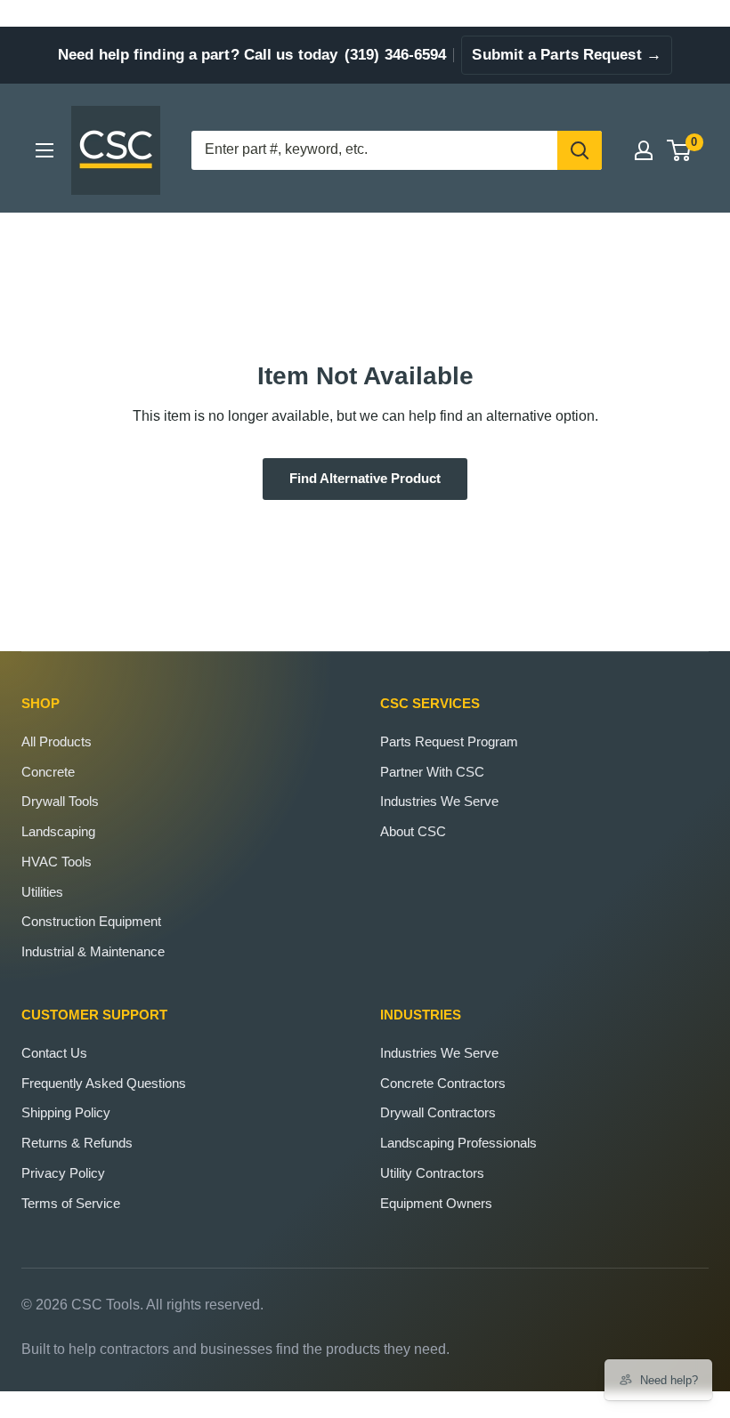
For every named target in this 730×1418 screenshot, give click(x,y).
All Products (56, 741)
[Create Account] (644, 150)
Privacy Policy (63, 1172)
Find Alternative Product (365, 478)
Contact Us (54, 1052)
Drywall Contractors (438, 1112)
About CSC (413, 831)
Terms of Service (70, 1203)
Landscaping (58, 831)
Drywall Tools (60, 801)
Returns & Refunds (77, 1142)
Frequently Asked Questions (103, 1083)
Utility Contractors (432, 1172)
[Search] (579, 150)
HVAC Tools (56, 861)
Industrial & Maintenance (93, 951)
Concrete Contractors (443, 1083)
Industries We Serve (439, 801)
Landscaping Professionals (458, 1142)
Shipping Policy (65, 1112)
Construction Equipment (91, 921)
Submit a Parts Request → (566, 54)
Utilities (42, 891)
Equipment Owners (436, 1203)
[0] (680, 150)
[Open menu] (44, 150)
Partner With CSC (432, 771)
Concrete (48, 771)
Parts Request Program (449, 741)
